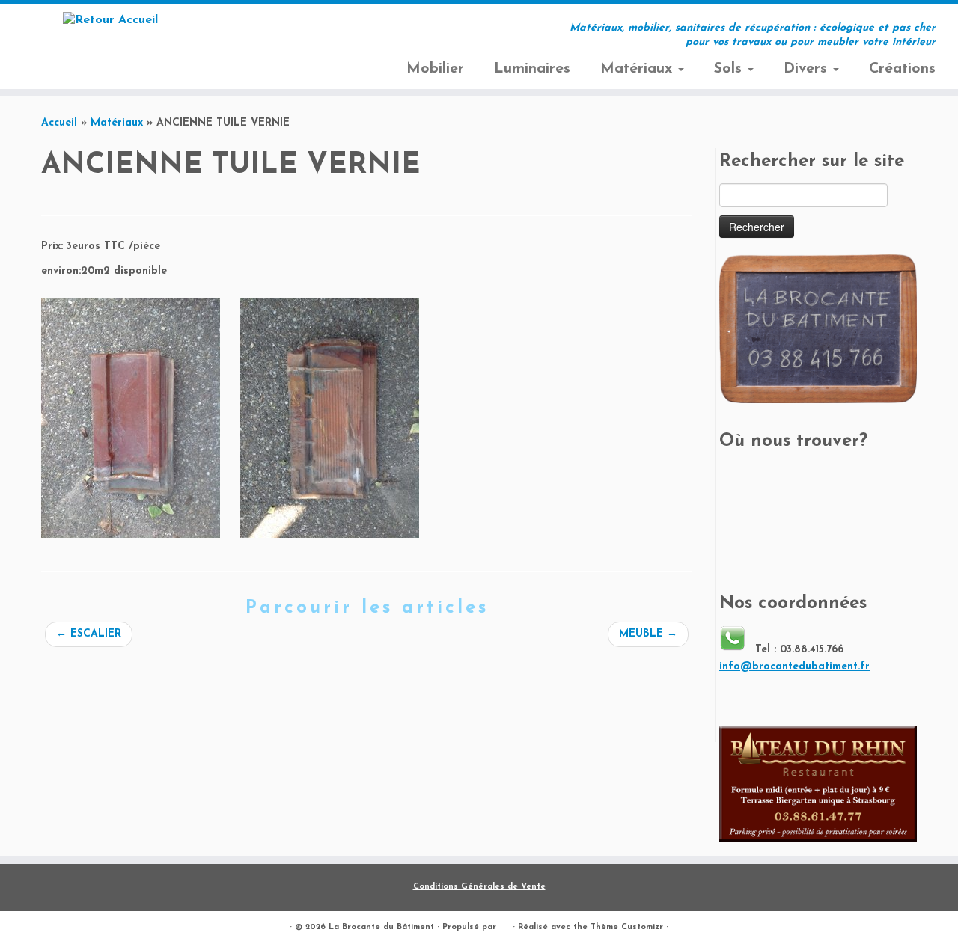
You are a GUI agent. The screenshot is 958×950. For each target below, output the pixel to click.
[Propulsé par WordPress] (504, 924)
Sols (730, 68)
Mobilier (435, 68)
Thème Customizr (627, 927)
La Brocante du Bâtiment (381, 927)
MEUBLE (648, 634)
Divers (808, 68)
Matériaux (638, 68)
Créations (902, 68)
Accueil (59, 123)
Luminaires (532, 68)
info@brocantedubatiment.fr (794, 666)
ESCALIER (88, 634)
